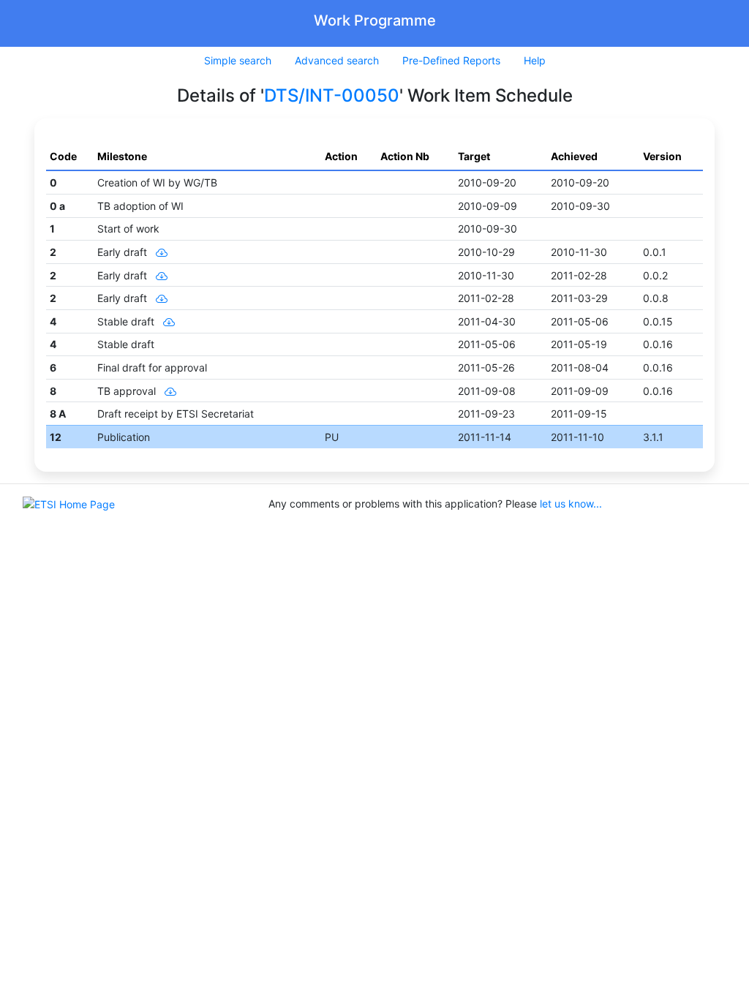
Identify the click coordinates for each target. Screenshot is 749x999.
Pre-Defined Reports (451, 60)
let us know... (571, 503)
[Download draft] (159, 252)
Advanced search (337, 60)
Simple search (237, 60)
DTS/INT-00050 (331, 95)
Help (535, 60)
